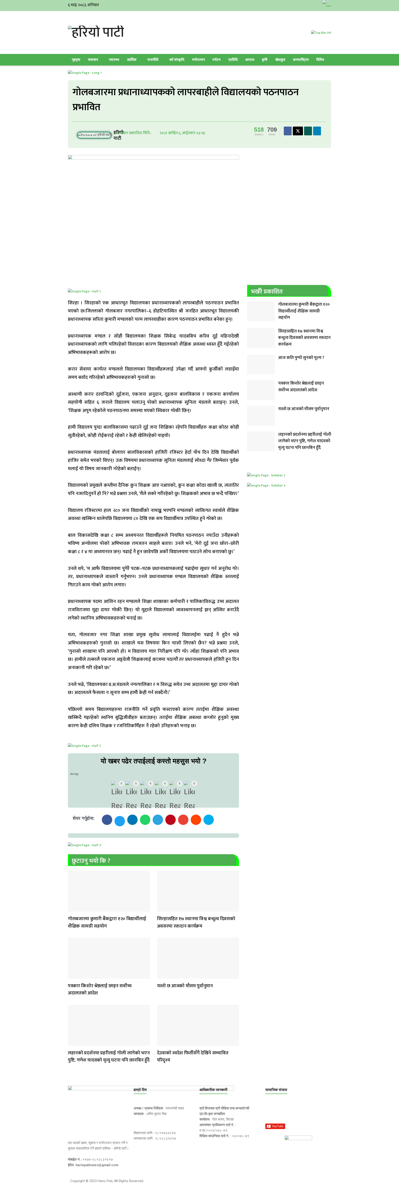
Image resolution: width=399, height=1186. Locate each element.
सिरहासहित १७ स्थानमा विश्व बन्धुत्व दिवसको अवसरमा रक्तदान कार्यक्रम (196, 922)
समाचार (93, 60)
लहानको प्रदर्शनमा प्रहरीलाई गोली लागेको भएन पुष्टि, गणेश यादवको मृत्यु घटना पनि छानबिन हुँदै (109, 1056)
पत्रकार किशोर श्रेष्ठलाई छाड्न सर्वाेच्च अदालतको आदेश (99, 989)
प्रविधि (233, 60)
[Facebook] (271, 1111)
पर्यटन (216, 60)
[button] (107, 820)
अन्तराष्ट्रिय (301, 60)
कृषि (264, 60)
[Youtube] (315, 1111)
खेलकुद (280, 60)
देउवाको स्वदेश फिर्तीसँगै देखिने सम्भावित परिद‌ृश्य (192, 1056)
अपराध (249, 60)
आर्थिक (131, 60)
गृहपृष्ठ (76, 60)
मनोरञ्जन (198, 60)
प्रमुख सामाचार (72, 908)
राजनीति (152, 60)
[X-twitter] (293, 1111)
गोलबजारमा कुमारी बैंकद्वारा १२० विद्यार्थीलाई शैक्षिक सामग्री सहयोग (107, 922)
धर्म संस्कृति (176, 60)
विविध (320, 60)
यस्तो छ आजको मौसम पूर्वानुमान (185, 986)
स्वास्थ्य (114, 60)
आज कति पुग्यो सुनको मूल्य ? (301, 357)
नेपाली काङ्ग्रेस (161, 1043)
